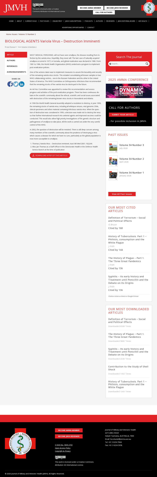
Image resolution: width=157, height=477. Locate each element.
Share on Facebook (10, 84)
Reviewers (110, 21)
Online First (57, 21)
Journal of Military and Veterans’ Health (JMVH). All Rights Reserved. (37, 473)
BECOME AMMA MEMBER (90, 8)
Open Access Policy (62, 448)
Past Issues (44, 21)
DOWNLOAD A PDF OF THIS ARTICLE (51, 155)
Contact (90, 27)
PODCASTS (89, 21)
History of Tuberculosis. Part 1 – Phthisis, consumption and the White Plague (127, 239)
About (19, 21)
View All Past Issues (122, 194)
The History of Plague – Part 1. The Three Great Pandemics (126, 335)
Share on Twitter (16, 84)
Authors (99, 21)
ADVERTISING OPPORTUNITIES (73, 27)
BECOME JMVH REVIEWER (117, 8)
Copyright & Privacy (63, 451)
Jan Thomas (11, 47)
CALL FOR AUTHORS (103, 12)
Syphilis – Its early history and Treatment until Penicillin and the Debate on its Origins (128, 279)
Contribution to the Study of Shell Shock (128, 368)
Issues (14, 34)
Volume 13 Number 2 (27, 34)
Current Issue (31, 21)
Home (11, 21)
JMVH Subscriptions (73, 21)
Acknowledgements (16, 72)
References (12, 66)
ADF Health (142, 21)
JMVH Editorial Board (126, 21)
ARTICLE (10, 55)
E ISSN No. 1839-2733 (63, 445)
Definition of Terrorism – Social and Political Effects (127, 320)
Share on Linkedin (21, 84)
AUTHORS (11, 60)
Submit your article (123, 114)
